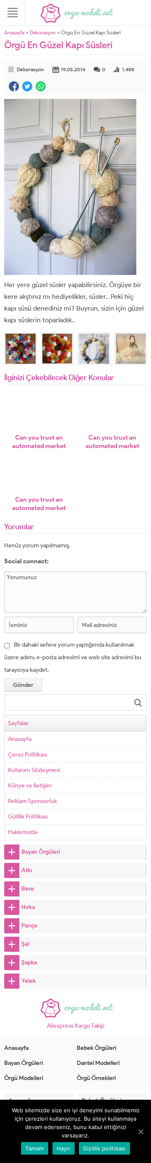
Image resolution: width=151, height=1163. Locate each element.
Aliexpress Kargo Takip (75, 1025)
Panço (29, 925)
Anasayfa (14, 32)
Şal (25, 944)
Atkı (26, 870)
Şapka (29, 962)
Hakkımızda (22, 832)
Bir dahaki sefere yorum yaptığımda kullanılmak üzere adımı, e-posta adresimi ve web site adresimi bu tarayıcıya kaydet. (72, 657)
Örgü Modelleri (23, 1078)
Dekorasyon (43, 32)
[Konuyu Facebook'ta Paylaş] (13, 86)
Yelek (28, 980)
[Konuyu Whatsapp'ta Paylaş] (40, 86)
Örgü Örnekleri (96, 1078)
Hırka (28, 907)
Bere (27, 888)
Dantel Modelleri (98, 1063)
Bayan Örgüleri (40, 851)
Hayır (63, 1148)
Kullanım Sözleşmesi (34, 770)
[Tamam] (140, 1131)
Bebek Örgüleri (96, 1048)
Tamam (34, 1148)
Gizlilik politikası (104, 1148)
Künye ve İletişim (30, 785)
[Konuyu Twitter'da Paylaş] (27, 86)
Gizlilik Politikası (28, 816)
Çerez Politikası (27, 754)
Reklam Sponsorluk (32, 801)
